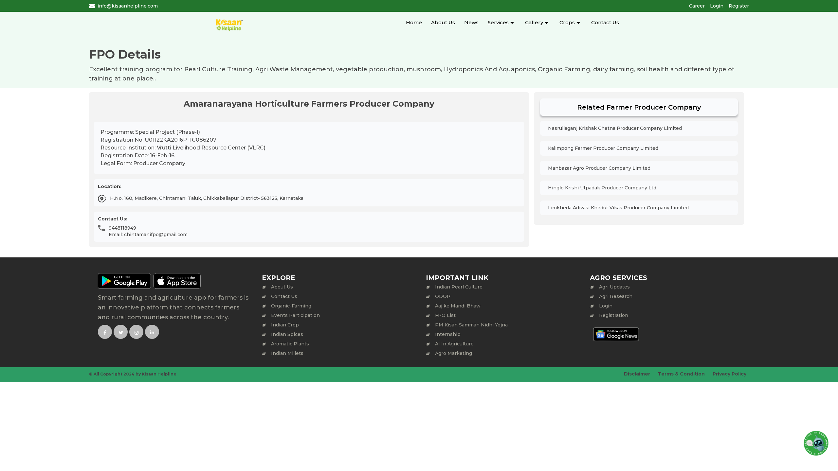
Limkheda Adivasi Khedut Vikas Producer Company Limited (618, 208)
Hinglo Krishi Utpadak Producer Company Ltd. (602, 188)
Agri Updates (614, 287)
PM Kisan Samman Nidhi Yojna (471, 325)
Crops (567, 22)
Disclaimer (637, 374)
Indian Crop (285, 325)
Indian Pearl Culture (459, 287)
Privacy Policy (729, 374)
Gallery (534, 22)
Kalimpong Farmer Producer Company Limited (603, 148)
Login (716, 6)
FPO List (445, 315)
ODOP (442, 296)
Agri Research (615, 296)
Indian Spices (287, 334)
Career (697, 6)
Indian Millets (287, 353)
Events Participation (295, 315)
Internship (448, 334)
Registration (613, 315)
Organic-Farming (291, 306)
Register (739, 6)
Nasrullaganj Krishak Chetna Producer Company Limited (615, 128)
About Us (443, 22)
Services (498, 22)
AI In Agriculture (454, 344)
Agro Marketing (453, 353)
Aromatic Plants (290, 344)
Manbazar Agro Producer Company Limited (599, 168)
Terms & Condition (681, 374)
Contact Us (605, 22)
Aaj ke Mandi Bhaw (458, 306)
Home (414, 22)
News (471, 22)
